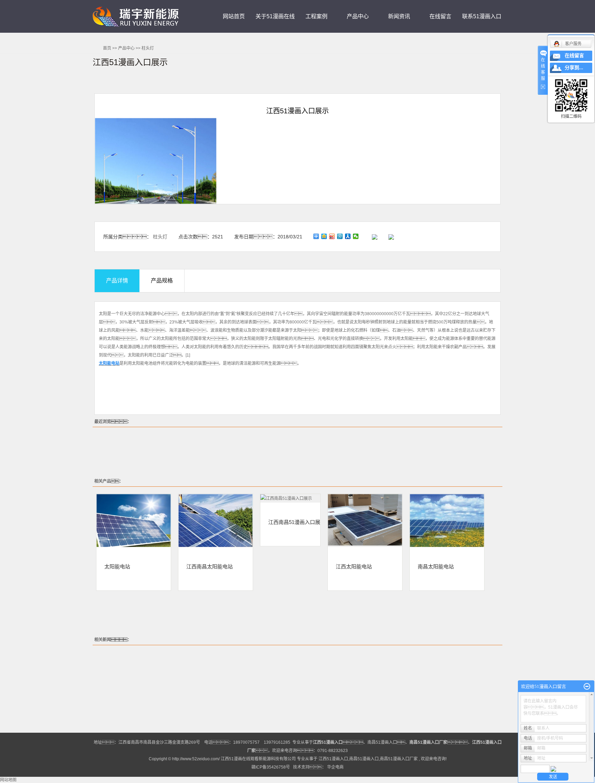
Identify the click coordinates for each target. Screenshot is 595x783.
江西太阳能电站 (354, 566)
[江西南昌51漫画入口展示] (290, 498)
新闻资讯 (399, 16)
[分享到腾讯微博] (340, 236)
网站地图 (8, 779)
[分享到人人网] (348, 236)
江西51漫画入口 (333, 758)
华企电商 (335, 767)
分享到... (574, 67)
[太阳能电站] (133, 520)
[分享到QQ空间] (324, 236)
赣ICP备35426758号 (270, 767)
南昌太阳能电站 (436, 566)
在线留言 (440, 16)
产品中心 (358, 16)
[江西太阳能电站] (365, 520)
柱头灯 (148, 48)
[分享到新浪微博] (332, 236)
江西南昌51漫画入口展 (294, 522)
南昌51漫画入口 (382, 742)
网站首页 (234, 16)
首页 (107, 48)
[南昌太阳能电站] (447, 520)
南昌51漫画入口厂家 (399, 758)
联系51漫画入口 (481, 16)
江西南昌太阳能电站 (209, 566)
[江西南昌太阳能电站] (215, 520)
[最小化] (587, 686)
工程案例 (316, 16)
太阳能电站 (117, 566)
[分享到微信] (356, 236)
